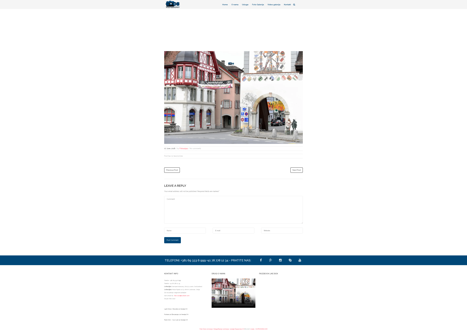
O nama (234, 5)
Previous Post (172, 170)
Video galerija (274, 5)
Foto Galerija (258, 5)
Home (225, 5)
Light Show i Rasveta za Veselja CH (175, 309)
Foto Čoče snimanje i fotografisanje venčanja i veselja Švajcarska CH (222, 329)
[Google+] (270, 260)
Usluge (245, 5)
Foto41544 (184, 148)
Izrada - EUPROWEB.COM (258, 329)
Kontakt (287, 5)
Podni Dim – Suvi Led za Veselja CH (176, 320)
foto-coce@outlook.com (181, 295)
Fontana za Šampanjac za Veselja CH (176, 314)
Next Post (296, 170)
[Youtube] (300, 260)
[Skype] (290, 260)
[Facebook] (261, 260)
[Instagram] (280, 260)
